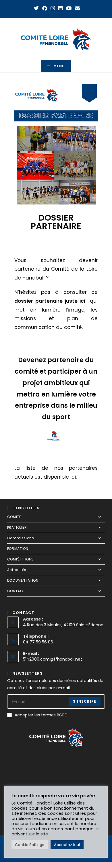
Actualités (16, 569)
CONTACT (16, 590)
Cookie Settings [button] (29, 844)
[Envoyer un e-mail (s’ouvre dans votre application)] (76, 8)
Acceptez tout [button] (67, 844)
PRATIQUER (17, 527)
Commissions (20, 538)
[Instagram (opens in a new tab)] (53, 8)
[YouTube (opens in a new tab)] (68, 8)
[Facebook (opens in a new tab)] (44, 8)
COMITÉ (14, 516)
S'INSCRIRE (84, 701)
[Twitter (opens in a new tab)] (36, 8)
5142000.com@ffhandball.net (52, 659)
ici (73, 476)
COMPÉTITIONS (20, 559)
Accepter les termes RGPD (41, 715)
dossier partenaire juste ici (49, 301)
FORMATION (17, 548)
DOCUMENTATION (22, 580)
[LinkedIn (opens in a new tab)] (60, 8)
